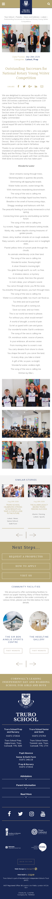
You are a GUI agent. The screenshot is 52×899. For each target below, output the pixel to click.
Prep (35, 59)
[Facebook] (9, 814)
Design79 (30, 869)
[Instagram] (31, 814)
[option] (26, 38)
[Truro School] (26, 4)
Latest (29, 59)
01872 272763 (39, 736)
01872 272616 (13, 736)
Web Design (19, 869)
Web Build (21, 875)
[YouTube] (42, 814)
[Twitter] (20, 814)
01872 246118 (26, 759)
